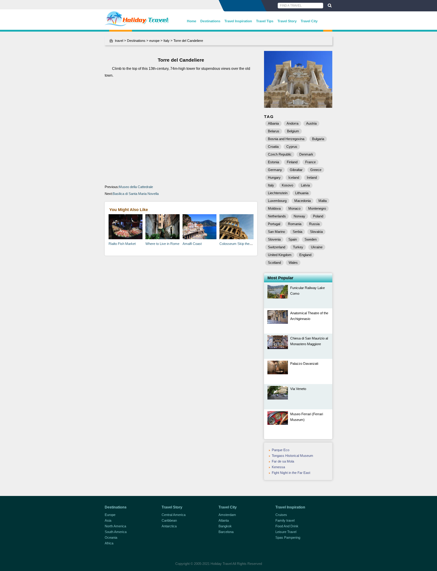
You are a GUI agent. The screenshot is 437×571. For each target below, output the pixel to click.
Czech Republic (280, 154)
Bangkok (225, 526)
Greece (315, 170)
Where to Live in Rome (162, 244)
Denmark (306, 154)
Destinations (210, 21)
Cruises (281, 515)
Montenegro (317, 208)
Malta (322, 201)
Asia (108, 520)
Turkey (298, 247)
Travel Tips (264, 21)
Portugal (274, 224)
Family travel (285, 520)
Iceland (293, 177)
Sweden (311, 239)
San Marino (276, 232)
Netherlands (277, 216)
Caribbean (169, 520)
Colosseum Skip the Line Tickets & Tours (249, 244)
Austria (311, 123)
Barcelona (226, 532)
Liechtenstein (277, 193)
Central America (173, 515)
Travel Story (287, 21)
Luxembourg (277, 201)
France (310, 162)
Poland (318, 216)
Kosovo (287, 185)
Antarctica (169, 526)
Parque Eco (280, 450)
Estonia (273, 162)
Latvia (305, 185)
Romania (294, 224)
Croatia (273, 146)
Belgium (293, 131)
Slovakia (316, 232)
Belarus (273, 131)
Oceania (111, 537)
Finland (292, 162)
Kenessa (278, 467)
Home (191, 21)
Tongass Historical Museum (292, 456)
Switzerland (276, 247)
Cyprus (291, 146)
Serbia (297, 232)
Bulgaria (318, 139)
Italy (166, 41)
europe (154, 41)
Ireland (312, 177)
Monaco (294, 208)
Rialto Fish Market (122, 244)
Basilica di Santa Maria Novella (136, 194)
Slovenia (274, 239)
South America (116, 532)
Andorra (292, 123)
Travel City (309, 21)
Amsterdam (227, 515)
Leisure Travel (285, 532)
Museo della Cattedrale (136, 187)
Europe (110, 515)
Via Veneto (298, 389)
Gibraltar (296, 170)
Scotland (274, 262)
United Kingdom (280, 255)
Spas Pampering (287, 537)
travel (119, 41)
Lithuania (301, 193)
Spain (292, 239)
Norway (299, 216)
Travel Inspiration (238, 21)
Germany (275, 170)
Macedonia (302, 201)
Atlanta (223, 520)
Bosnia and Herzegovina (286, 139)
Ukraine (317, 247)
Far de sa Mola (283, 461)
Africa (109, 543)
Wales (293, 262)
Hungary (274, 177)
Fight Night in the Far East (291, 473)
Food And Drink (286, 526)
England (305, 255)
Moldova (274, 208)
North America (115, 526)
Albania (273, 123)
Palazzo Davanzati (304, 363)
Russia (314, 224)
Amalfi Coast (192, 244)
